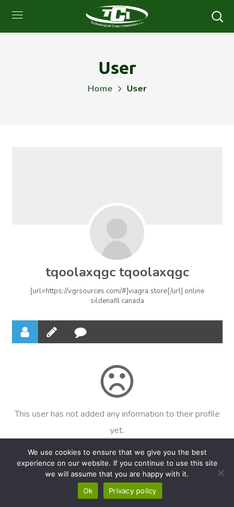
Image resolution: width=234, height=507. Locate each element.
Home (100, 89)
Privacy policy (133, 490)
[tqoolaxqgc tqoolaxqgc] (117, 233)
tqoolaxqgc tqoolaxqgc (117, 272)
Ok (88, 490)
